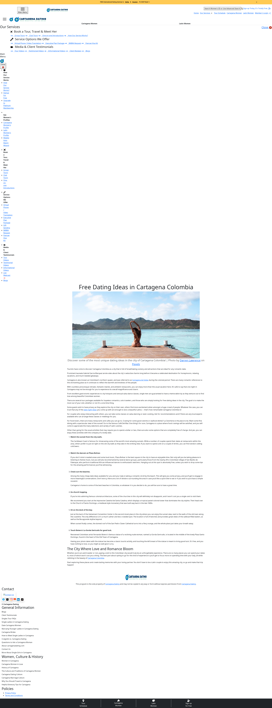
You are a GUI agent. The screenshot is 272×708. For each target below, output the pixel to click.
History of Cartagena (10, 667)
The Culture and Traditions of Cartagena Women (21, 671)
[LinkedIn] (18, 599)
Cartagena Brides (9, 632)
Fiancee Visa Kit (91, 43)
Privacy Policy (10, 693)
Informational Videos (56, 51)
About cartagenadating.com (13, 646)
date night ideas (90, 410)
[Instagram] (11, 599)
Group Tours (19, 35)
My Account (262, 19)
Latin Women (248, 13)
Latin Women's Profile (7, 132)
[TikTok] (22, 599)
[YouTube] (14, 599)
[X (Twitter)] (7, 599)
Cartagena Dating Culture (12, 674)
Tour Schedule (219, 13)
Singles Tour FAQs (9, 618)
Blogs (87, 51)
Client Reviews (74, 51)
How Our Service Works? (77, 35)
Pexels (136, 364)
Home (196, 13)
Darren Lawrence (190, 360)
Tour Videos (18, 51)
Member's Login (262, 13)
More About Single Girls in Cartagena (17, 652)
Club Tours (33, 35)
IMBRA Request (74, 43)
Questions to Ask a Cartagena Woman (17, 642)
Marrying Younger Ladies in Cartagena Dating (20, 629)
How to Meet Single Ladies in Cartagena (18, 635)
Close (265, 27)
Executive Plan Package (54, 43)
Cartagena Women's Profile (7, 125)
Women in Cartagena (10, 661)
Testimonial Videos (35, 51)
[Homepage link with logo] (136, 577)
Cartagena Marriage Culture (13, 678)
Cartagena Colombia (96, 558)
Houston (135, 2)
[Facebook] (3, 599)
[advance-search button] (242, 8)
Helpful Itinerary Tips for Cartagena (16, 684)
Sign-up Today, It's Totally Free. (255, 8)
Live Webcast (6, 274)
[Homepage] (11, 19)
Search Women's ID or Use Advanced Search (222, 8)
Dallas (127, 2)
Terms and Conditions (14, 695)
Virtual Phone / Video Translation (27, 43)
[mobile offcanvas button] (4, 19)
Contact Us (6, 649)
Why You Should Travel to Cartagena (16, 681)
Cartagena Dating (112, 584)
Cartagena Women (234, 13)
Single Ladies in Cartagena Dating (15, 622)
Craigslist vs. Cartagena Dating (14, 639)
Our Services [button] (205, 13)
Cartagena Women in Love (12, 664)
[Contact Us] (9, 595)
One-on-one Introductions (52, 35)
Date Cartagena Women (11, 625)
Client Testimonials (9, 615)
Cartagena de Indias (140, 380)
